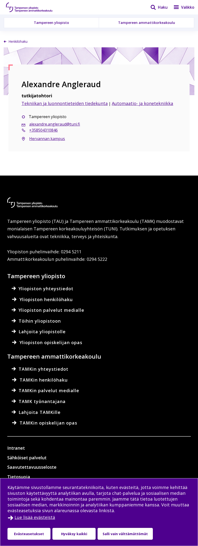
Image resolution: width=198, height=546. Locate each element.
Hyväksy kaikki (74, 534)
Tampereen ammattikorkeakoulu (146, 22)
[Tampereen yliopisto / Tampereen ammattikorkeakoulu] (34, 7)
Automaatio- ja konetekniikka (142, 103)
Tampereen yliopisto (51, 22)
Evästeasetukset (29, 534)
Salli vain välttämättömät (125, 534)
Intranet (16, 448)
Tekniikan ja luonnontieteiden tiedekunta (64, 103)
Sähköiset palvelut (27, 458)
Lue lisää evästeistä (34, 517)
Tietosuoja (18, 477)
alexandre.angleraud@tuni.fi (54, 124)
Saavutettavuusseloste (32, 467)
